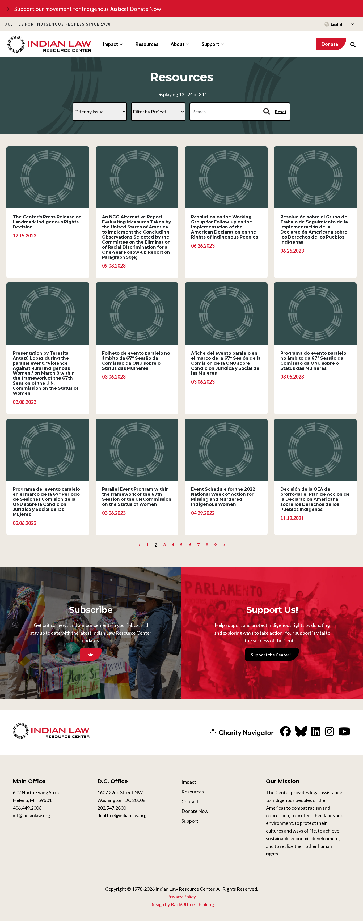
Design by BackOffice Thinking (181, 904)
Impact (189, 782)
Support (190, 821)
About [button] (177, 44)
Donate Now (145, 8)
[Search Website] (353, 44)
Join (90, 654)
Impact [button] (110, 44)
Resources (147, 44)
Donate (330, 44)
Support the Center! (271, 654)
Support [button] (210, 44)
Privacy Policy (181, 896)
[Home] (49, 44)
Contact (190, 801)
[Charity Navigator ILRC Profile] (242, 732)
